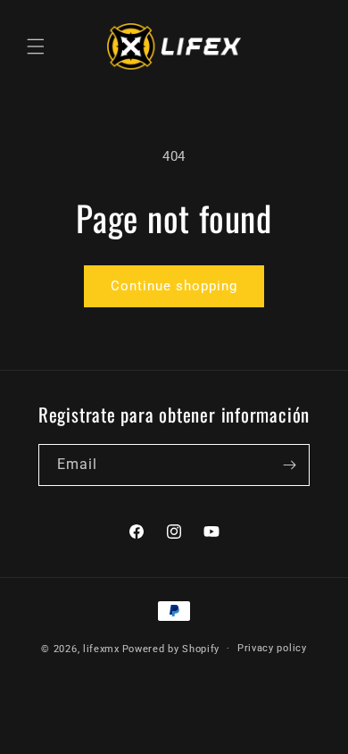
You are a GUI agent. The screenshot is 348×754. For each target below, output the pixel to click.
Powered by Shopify (171, 648)
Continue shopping (174, 286)
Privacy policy (272, 648)
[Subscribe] (289, 465)
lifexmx (101, 648)
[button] (35, 46)
